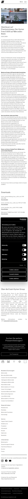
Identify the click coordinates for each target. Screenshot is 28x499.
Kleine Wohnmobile (5, 384)
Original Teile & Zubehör (7, 421)
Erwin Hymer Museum (6, 446)
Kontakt (3, 430)
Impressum (16, 488)
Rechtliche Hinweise (17, 491)
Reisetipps (3, 410)
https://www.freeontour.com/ (8, 478)
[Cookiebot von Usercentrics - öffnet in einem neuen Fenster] (20, 219)
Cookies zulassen (14, 269)
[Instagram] (2, 461)
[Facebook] (6, 461)
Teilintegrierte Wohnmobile (7, 380)
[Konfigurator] (19, 362)
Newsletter (3, 435)
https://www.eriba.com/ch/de (8, 473)
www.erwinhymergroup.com (10, 320)
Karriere (3, 449)
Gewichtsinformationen (6, 488)
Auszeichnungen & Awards (7, 444)
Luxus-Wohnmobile (5, 396)
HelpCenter (4, 433)
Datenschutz (24, 488)
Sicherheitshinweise (6, 491)
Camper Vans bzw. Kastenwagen (9, 377)
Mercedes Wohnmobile (6, 375)
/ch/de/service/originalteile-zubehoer (10, 468)
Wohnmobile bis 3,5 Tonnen (7, 387)
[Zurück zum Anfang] (25, 483)
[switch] (24, 250)
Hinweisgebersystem (6, 493)
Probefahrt (3, 426)
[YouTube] (10, 461)
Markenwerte (4, 442)
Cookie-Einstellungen (18, 493)
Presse (2, 451)
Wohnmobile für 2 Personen (7, 398)
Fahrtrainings (4, 414)
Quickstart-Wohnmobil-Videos (8, 391)
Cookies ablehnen (14, 278)
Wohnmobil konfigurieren (7, 394)
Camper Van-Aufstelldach (7, 400)
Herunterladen (4, 199)
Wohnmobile (4, 373)
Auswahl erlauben (14, 274)
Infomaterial (4, 428)
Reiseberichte (4, 407)
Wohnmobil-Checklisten (7, 412)
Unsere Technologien (6, 389)
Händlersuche (4, 423)
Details (21, 265)
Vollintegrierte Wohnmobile (7, 382)
